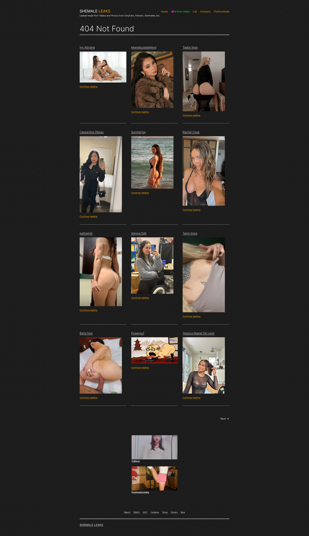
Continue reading (88, 86)
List (195, 11)
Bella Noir (86, 333)
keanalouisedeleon (143, 47)
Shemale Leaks (91, 525)
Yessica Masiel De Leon (198, 333)
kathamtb (86, 233)
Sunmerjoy (138, 132)
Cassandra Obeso (92, 132)
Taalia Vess (190, 47)
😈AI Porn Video (180, 11)
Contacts (205, 11)
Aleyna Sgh (138, 233)
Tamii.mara (190, 233)
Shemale (95, 11)
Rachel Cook (191, 132)
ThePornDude (221, 11)
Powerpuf (137, 333)
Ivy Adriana (87, 47)
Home (164, 11)
